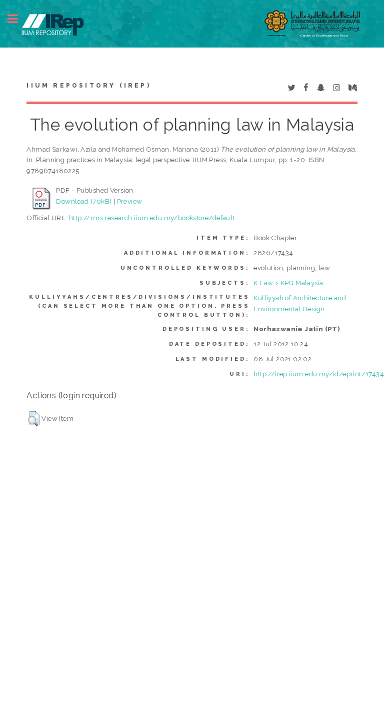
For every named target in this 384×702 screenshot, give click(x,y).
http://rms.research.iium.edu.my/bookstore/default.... (155, 218)
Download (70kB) (84, 201)
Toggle (18, 19)
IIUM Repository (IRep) (88, 85)
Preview (129, 201)
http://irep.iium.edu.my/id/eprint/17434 (319, 374)
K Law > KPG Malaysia (288, 283)
